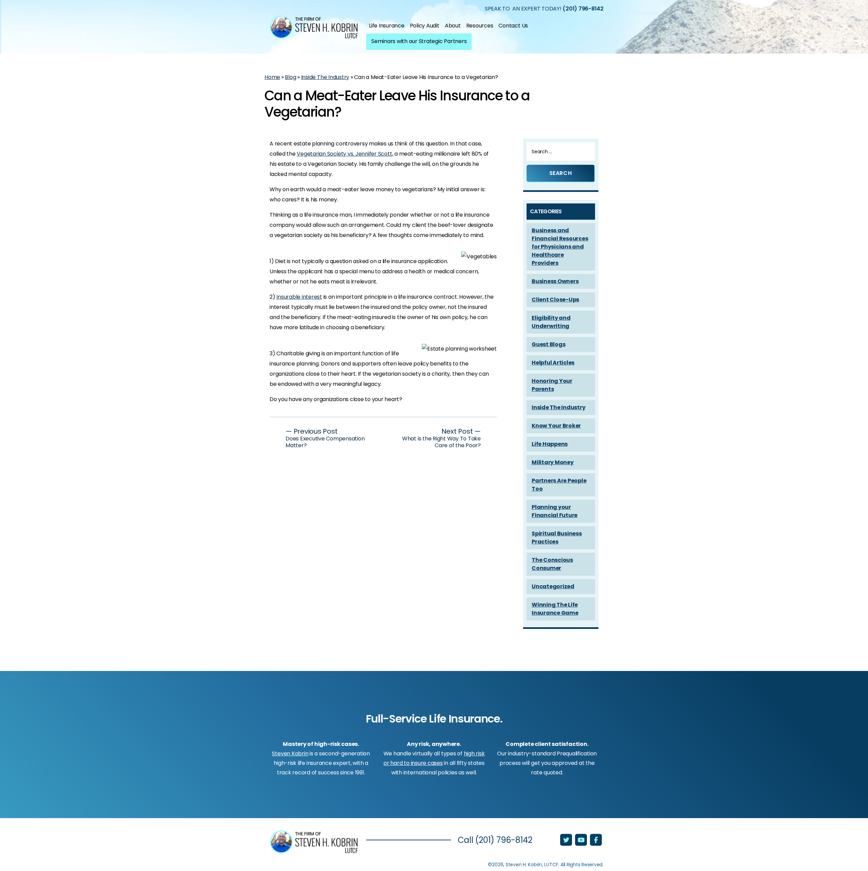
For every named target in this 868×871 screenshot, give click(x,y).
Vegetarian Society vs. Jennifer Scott (344, 154)
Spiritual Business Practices (557, 538)
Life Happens (550, 444)
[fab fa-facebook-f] (596, 840)
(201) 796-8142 (583, 8)
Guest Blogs (548, 344)
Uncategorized (553, 586)
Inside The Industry (325, 77)
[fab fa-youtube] (581, 840)
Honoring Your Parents (552, 385)
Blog (290, 77)
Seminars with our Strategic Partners (419, 41)
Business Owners (555, 281)
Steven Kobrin (290, 753)
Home (272, 77)
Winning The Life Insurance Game (555, 609)
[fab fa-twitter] (566, 840)
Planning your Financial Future (554, 511)
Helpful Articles (553, 363)
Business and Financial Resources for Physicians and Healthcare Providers (560, 246)
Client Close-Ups (555, 299)
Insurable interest (299, 297)
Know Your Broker (556, 426)
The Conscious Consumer (552, 564)
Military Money (553, 462)
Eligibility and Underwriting (551, 322)
